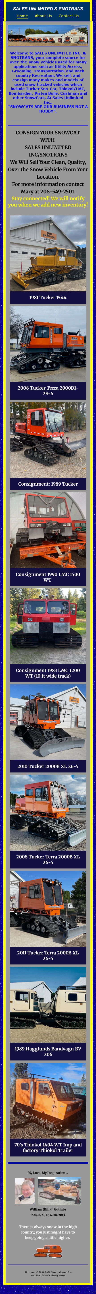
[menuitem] (22, 16)
